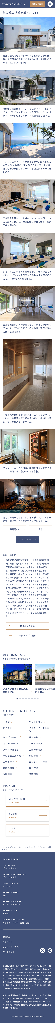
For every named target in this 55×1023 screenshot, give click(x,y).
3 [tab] (23, 698)
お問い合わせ (37, 4)
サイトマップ (8, 952)
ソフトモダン (35, 721)
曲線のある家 (35, 749)
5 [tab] (29, 698)
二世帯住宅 (8, 761)
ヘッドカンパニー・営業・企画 (16, 921)
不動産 (11, 912)
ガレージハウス (11, 743)
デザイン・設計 (14, 875)
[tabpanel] (19, 679)
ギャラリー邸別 (16, 847)
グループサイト (9, 866)
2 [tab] (20, 698)
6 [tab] (32, 698)
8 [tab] (37, 698)
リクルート (8, 941)
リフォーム (10, 885)
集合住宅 (33, 767)
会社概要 (7, 936)
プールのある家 (11, 749)
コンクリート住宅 (38, 761)
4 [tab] (26, 698)
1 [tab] (17, 698)
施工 (11, 894)
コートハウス (35, 743)
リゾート (33, 737)
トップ (4, 847)
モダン (6, 721)
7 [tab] (35, 698)
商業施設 (33, 774)
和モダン (7, 728)
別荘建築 (33, 755)
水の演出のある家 (12, 755)
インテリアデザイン (12, 903)
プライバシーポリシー (12, 947)
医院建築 (7, 774)
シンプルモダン (31, 847)
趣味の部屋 (8, 767)
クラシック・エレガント (39, 729)
